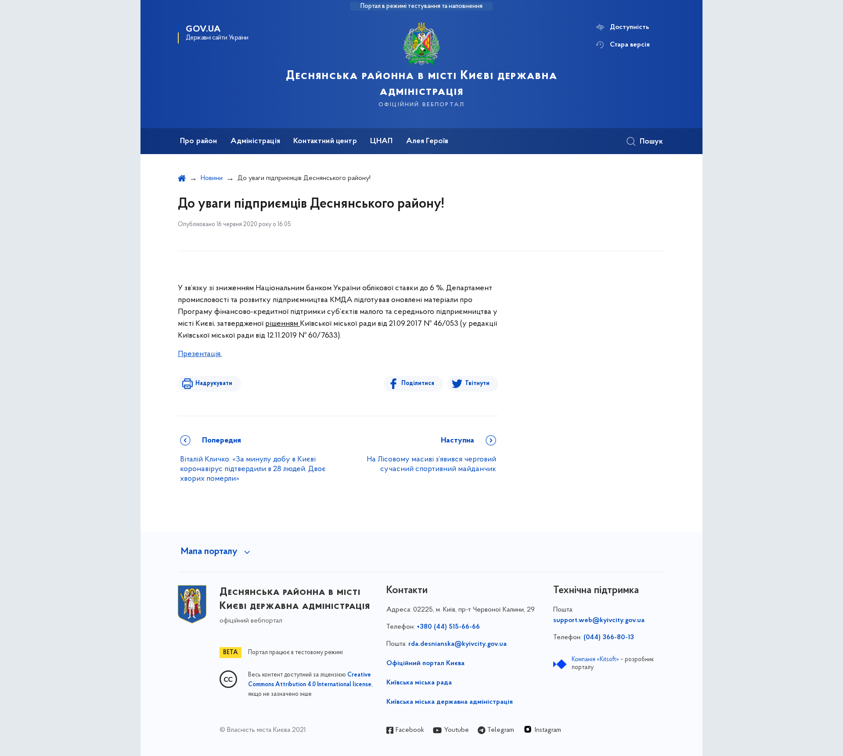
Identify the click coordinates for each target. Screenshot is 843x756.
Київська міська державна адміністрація (449, 702)
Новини (212, 178)
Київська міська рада (419, 682)
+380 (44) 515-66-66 (448, 626)
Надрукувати (213, 383)
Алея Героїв (427, 141)
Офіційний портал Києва (425, 663)
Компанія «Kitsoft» (595, 659)
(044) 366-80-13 (609, 637)
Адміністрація (255, 141)
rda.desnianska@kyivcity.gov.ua (457, 644)
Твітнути (477, 383)
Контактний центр (325, 141)
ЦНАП (381, 141)
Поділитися (417, 383)
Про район (198, 141)
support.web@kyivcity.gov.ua (599, 620)
